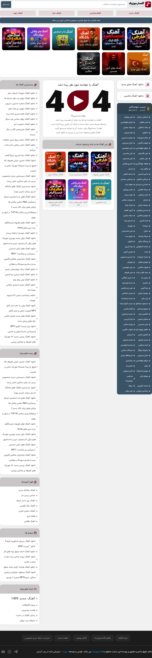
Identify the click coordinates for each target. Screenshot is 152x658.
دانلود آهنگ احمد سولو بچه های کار (19, 551)
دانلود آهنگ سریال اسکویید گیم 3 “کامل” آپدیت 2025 (20, 544)
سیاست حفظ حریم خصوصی (37, 638)
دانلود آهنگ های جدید (132, 84)
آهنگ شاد (56, 13)
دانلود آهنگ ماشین (134, 96)
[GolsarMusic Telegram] (16, 651)
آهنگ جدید (134, 13)
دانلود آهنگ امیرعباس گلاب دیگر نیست (20, 132)
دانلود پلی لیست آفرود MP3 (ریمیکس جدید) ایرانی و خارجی (22, 329)
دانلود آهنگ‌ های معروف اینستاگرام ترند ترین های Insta (20, 225)
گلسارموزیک (140, 4)
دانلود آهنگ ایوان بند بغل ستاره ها (19, 98)
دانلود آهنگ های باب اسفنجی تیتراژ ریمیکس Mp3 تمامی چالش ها (20, 199)
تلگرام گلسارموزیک (102, 638)
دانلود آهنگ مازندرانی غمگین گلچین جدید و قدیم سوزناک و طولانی (20, 262)
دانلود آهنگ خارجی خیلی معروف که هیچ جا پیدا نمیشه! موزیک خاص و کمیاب (20, 165)
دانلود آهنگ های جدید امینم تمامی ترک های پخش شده (20, 319)
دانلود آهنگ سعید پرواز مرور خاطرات (19, 139)
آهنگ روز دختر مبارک (25, 500)
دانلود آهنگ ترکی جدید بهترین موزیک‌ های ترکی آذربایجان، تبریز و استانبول (19, 241)
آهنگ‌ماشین (95, 13)
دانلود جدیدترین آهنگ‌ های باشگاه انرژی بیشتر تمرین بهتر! (20, 189)
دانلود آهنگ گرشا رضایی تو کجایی (20, 274)
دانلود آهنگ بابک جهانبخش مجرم (20, 269)
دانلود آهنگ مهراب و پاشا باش (21, 108)
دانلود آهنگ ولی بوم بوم (24, 279)
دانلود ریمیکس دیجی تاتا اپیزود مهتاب (21, 298)
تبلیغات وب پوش (27, 620)
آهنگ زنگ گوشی (27, 505)
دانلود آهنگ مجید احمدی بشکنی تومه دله (20, 288)
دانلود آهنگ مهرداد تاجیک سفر (21, 93)
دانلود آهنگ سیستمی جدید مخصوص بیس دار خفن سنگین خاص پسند (19, 179)
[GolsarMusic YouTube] (3, 651)
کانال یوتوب (81, 638)
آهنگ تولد (18, 13)
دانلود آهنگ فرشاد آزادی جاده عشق (19, 567)
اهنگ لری (31, 516)
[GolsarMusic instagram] (9, 651)
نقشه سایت (62, 638)
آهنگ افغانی (29, 521)
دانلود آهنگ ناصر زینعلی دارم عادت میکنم (19, 148)
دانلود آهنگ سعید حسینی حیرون (20, 103)
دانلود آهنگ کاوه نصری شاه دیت (20, 114)
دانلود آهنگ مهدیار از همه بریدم (20, 233)
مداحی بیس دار (28, 495)
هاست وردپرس (28, 610)
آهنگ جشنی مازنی (27, 511)
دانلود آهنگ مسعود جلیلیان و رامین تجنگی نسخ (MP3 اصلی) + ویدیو (20, 575)
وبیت (64, 651)
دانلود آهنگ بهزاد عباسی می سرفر (20, 119)
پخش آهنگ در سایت (25, 615)
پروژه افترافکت (28, 605)
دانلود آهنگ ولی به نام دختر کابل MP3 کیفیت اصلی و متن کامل (21, 308)
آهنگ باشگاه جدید (26, 490)
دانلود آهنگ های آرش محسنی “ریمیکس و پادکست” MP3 (22, 251)
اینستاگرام (122, 638)
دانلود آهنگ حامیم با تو (24, 124)
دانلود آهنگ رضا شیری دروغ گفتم (20, 155)
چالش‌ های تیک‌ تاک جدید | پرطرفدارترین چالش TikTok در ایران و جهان (19, 212)
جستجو (6, 4)
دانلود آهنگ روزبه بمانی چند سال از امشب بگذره (19, 559)
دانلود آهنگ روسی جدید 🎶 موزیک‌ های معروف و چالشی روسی (20, 339)
